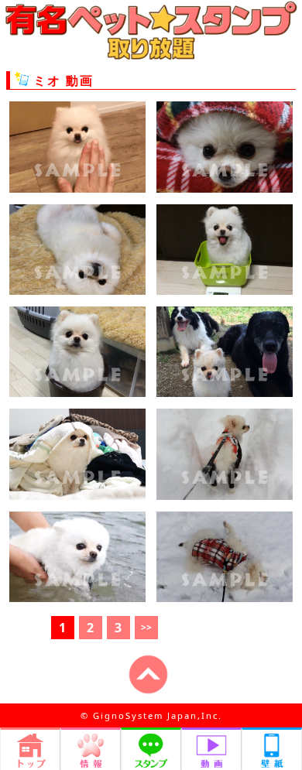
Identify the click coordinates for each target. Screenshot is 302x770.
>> (146, 627)
